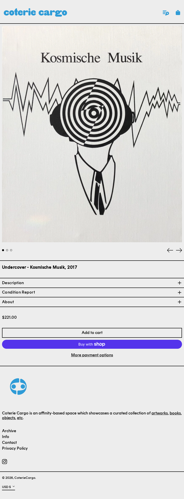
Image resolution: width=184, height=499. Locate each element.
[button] (178, 13)
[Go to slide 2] (7, 250)
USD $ (6, 487)
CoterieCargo (24, 478)
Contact (9, 442)
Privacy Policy (15, 448)
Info (5, 436)
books (175, 413)
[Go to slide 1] (3, 250)
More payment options (92, 355)
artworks (159, 413)
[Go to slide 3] (11, 250)
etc (20, 417)
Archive (9, 430)
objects (8, 417)
